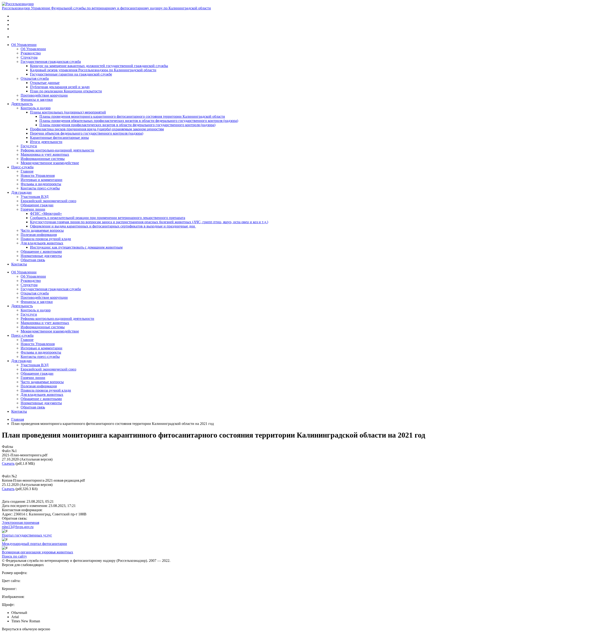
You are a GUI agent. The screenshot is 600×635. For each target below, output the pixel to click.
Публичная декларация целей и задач (60, 87)
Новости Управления (38, 176)
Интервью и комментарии (41, 180)
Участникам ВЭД (35, 197)
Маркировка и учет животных (45, 154)
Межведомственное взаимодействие (50, 163)
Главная (17, 419)
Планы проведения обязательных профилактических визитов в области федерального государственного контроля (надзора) (138, 121)
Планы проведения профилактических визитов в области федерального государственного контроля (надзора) (127, 125)
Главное (27, 171)
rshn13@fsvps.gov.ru (18, 527)
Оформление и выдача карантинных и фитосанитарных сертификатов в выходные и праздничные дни (113, 226)
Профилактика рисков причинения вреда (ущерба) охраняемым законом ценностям (97, 129)
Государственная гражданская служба (51, 62)
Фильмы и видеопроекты (41, 184)
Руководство (31, 53)
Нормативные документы (41, 256)
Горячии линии (33, 209)
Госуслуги (29, 146)
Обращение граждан (37, 205)
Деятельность (22, 104)
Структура (29, 57)
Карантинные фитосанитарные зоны (59, 138)
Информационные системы (43, 159)
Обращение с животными (41, 251)
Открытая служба (35, 78)
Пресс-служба (22, 167)
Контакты (19, 264)
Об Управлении (24, 45)
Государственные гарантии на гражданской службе (71, 74)
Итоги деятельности (46, 142)
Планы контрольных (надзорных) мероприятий (68, 112)
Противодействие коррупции (44, 95)
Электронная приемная (20, 523)
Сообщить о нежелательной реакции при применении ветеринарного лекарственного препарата (107, 218)
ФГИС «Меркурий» (46, 213)
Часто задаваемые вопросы (42, 230)
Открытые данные (45, 83)
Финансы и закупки (37, 100)
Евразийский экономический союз (48, 201)
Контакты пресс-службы (40, 188)
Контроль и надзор (36, 108)
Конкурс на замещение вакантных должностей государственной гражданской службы (99, 66)
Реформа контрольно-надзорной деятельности (57, 150)
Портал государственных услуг (27, 535)
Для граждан (21, 192)
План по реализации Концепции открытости (66, 91)
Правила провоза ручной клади (46, 239)
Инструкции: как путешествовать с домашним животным (76, 247)
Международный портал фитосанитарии (34, 544)
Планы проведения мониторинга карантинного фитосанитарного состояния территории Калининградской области (132, 116)
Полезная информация (39, 235)
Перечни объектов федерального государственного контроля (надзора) (86, 133)
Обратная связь (33, 260)
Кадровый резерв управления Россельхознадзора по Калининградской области (93, 70)
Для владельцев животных (42, 243)
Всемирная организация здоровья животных (37, 552)
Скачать (8, 463)
